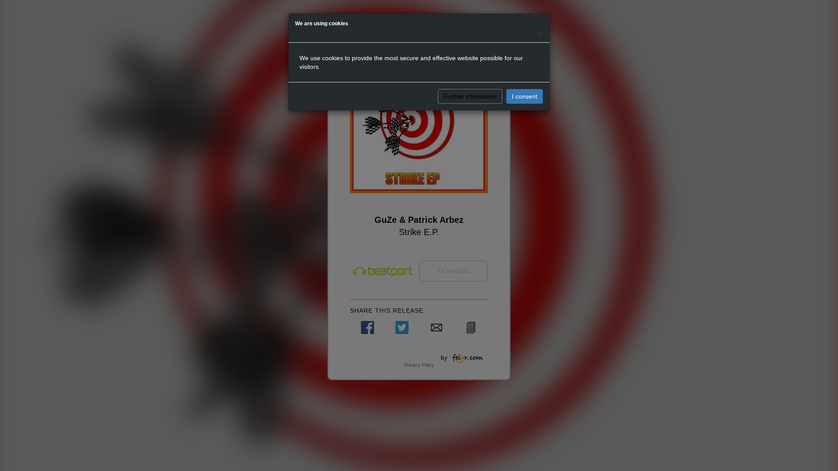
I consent (524, 96)
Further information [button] (470, 96)
